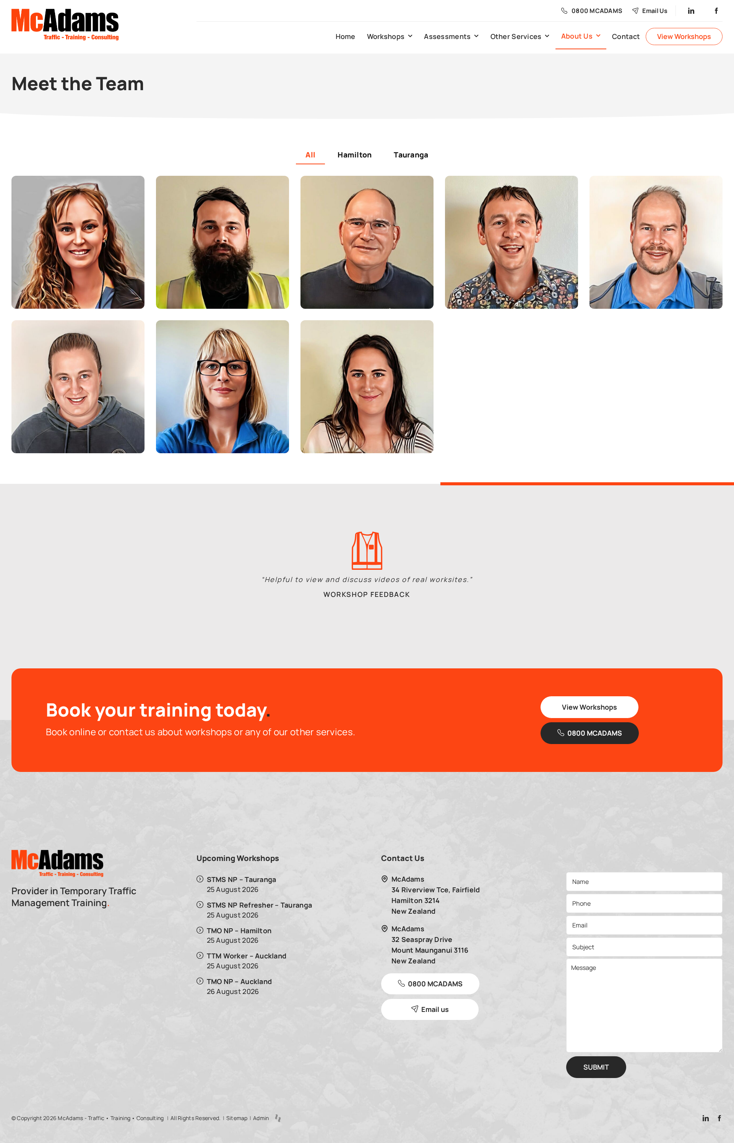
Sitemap (237, 1118)
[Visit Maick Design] (278, 1118)
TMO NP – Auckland (239, 981)
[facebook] (717, 10)
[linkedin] (691, 10)
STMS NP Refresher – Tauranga (259, 904)
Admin (261, 1118)
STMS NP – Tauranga (241, 879)
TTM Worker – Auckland (247, 955)
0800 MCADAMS (597, 10)
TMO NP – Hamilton (239, 930)
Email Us (654, 10)
